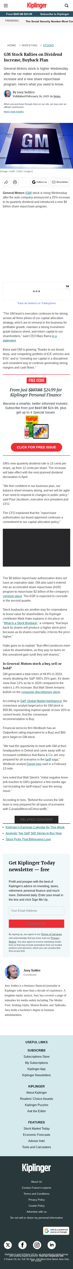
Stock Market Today (37, 1128)
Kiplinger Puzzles (36, 1105)
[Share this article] (6, 182)
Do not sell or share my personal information (36, 1217)
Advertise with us (37, 1211)
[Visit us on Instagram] (37, 1245)
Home (11, 45)
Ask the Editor (36, 1111)
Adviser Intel (36, 1141)
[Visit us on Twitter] (8, 1245)
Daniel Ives (34, 764)
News (56, 96)
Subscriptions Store (37, 1056)
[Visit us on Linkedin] (52, 1245)
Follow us (41, 182)
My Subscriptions (36, 1062)
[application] (36, 548)
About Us (36, 1181)
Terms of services (51, 934)
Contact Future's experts (36, 1187)
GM (28, 192)
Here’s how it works (14, 111)
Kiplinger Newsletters (36, 1075)
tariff (48, 759)
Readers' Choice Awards (36, 1098)
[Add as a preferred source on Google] (56, 1231)
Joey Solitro (26, 92)
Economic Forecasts (36, 1134)
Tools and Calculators (36, 1147)
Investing (29, 45)
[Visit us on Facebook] (22, 1245)
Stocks (48, 45)
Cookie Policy (37, 1205)
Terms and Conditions (36, 1193)
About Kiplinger (36, 1092)
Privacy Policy (36, 1199)
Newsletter (62, 182)
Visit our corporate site (51, 1256)
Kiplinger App (36, 1069)
